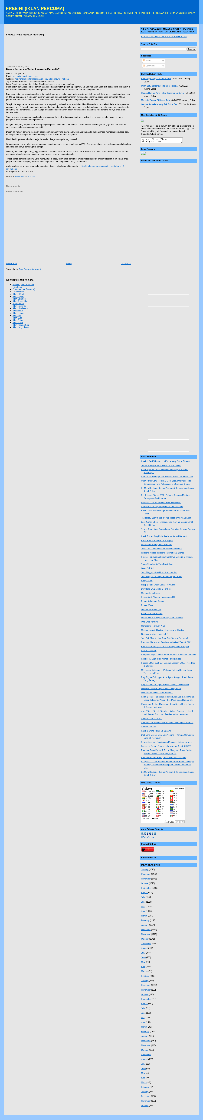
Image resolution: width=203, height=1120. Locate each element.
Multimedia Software (150, 593)
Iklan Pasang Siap (21, 325)
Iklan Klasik (18, 322)
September (146, 888)
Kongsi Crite (146, 580)
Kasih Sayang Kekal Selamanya (156, 731)
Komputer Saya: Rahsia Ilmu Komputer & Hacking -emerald (168, 655)
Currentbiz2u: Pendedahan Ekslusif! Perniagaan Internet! (167, 722)
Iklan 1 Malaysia (20, 308)
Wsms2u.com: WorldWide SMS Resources (161, 502)
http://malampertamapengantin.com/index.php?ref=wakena (42, 79)
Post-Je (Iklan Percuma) (24, 289)
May (143, 906)
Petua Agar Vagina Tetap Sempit (156, 78)
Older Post (126, 263)
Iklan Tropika (18, 296)
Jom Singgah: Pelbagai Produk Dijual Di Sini (161, 576)
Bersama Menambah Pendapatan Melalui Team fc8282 (166, 642)
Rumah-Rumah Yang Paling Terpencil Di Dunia (162, 93)
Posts (148, 60)
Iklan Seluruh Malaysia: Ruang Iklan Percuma (162, 617)
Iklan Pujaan (18, 320)
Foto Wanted (18, 292)
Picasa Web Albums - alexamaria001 (158, 597)
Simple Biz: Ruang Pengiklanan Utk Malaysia (162, 506)
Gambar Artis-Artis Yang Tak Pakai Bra (159, 104)
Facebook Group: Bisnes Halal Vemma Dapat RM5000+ (166, 746)
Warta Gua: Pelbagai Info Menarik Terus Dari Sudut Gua (167, 477)
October (144, 883)
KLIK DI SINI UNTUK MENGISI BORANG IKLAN (164, 36)
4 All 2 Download (148, 650)
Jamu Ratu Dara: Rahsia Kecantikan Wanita (161, 548)
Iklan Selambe (19, 299)
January (144, 869)
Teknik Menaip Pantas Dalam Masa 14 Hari (161, 465)
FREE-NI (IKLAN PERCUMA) (35, 8)
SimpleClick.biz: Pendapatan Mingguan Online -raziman (166, 742)
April (143, 911)
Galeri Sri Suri (147, 568)
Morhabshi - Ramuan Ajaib (153, 626)
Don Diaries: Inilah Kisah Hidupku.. (157, 692)
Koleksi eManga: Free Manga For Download (161, 659)
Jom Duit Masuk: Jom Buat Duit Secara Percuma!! (164, 638)
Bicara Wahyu (147, 605)
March (144, 916)
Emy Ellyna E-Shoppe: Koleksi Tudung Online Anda (165, 684)
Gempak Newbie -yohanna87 (154, 634)
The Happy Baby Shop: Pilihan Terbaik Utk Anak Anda (166, 518)
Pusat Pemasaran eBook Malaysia (157, 540)
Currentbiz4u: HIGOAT (151, 718)
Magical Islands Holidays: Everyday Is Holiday (162, 630)
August (144, 892)
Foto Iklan (17, 287)
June (143, 902)
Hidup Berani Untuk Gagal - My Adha (158, 585)
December (146, 874)
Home (69, 263)
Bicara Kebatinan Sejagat (152, 601)
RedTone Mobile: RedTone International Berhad (162, 553)
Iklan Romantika (20, 301)
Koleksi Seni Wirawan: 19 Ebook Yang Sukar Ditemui (165, 461)
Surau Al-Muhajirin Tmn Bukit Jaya (157, 564)
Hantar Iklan (18, 303)
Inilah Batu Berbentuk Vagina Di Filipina (159, 86)
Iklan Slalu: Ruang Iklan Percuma (156, 544)
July (143, 897)
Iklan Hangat (18, 313)
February (145, 920)
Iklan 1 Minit (18, 294)
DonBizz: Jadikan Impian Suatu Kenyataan (161, 688)
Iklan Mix (17, 315)
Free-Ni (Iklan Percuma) (23, 284)
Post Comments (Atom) (30, 269)
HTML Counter (147, 837)
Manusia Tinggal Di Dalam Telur (155, 100)
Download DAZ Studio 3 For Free (156, 589)
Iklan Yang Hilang (21, 327)
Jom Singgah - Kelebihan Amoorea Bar (159, 572)
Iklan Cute (17, 318)
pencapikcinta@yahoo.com (25, 76)
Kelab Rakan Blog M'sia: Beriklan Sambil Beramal (164, 536)
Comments (150, 66)
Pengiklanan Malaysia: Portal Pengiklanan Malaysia (165, 646)
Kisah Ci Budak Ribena (151, 613)
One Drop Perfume (149, 622)
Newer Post (11, 263)
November (146, 879)
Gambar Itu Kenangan (151, 609)
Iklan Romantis (19, 306)
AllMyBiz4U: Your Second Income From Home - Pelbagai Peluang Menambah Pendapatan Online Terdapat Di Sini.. (167, 764)
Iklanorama (18, 311)
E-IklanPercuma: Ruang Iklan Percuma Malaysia (163, 757)
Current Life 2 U (148, 727)
